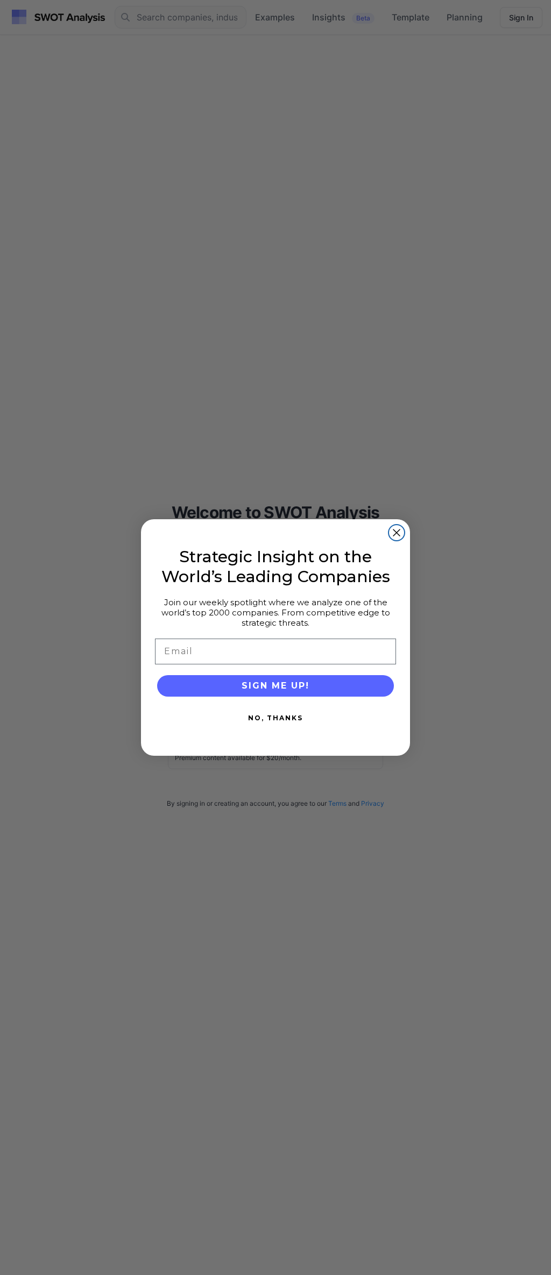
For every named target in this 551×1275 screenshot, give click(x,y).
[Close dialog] (396, 533)
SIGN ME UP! (275, 686)
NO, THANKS (275, 718)
